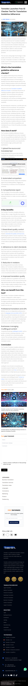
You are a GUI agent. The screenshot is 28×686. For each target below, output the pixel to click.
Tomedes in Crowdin (10, 647)
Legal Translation (7, 587)
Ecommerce (6, 617)
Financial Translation (8, 592)
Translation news (7, 485)
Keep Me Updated (14, 522)
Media (5, 622)
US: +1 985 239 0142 (9, 664)
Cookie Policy (8, 683)
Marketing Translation (8, 595)
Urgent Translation (8, 605)
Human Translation (8, 602)
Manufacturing (7, 625)
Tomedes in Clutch (10, 644)
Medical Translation (8, 590)
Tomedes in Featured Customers (13, 649)
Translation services (7, 482)
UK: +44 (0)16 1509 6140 (10, 666)
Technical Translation (8, 597)
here (15, 370)
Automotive (6, 627)
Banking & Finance (8, 615)
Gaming (5, 620)
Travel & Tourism (7, 629)
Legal (5, 612)
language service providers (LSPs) (14, 313)
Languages (5, 488)
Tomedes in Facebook (10, 642)
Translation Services (11, 585)
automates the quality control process (14, 233)
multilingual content (17, 331)
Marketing (5, 493)
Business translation (8, 479)
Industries (7, 610)
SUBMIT (4, 470)
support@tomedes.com (10, 670)
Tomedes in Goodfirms (10, 652)
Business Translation (8, 600)
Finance (4, 496)
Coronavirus (5, 491)
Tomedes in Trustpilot (10, 637)
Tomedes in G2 (9, 639)
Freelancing (5, 499)
